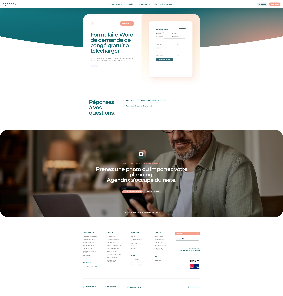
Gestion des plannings (90, 236)
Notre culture (159, 236)
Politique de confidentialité (159, 249)
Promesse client (159, 239)
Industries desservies (137, 262)
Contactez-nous (159, 242)
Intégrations (86, 255)
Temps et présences (89, 239)
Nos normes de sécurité (114, 245)
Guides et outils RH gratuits (136, 240)
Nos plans (158, 260)
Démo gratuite (111, 242)
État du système (112, 257)
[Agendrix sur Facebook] (84, 267)
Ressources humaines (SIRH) (89, 252)
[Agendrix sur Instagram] (92, 267)
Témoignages (135, 259)
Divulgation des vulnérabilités (112, 260)
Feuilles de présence (89, 242)
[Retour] (92, 23)
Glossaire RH (134, 248)
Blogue (133, 236)
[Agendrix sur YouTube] (96, 267)
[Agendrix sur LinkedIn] (88, 267)
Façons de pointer (88, 245)
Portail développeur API (114, 254)
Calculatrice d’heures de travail (138, 244)
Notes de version (112, 251)
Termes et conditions (161, 245)
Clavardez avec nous (113, 239)
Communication (88, 248)
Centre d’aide (111, 236)
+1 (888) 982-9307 (190, 250)
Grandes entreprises (137, 265)
